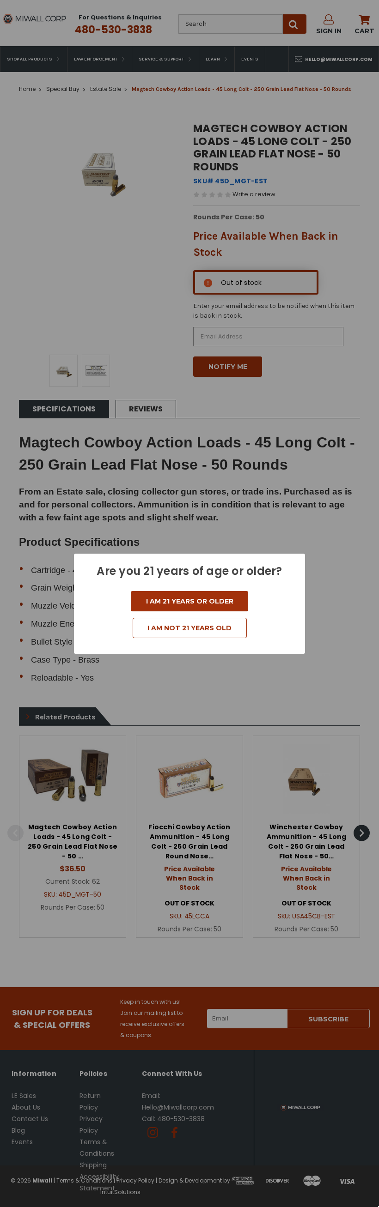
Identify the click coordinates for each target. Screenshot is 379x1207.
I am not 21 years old (189, 628)
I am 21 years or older (189, 601)
